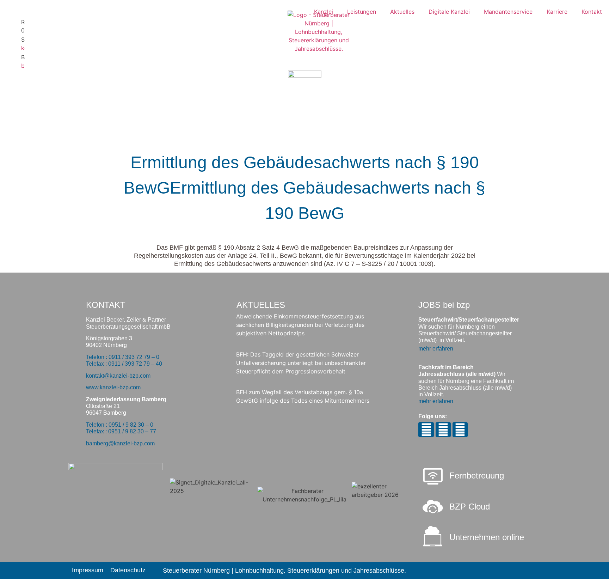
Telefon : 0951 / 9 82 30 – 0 (119, 425)
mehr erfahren (435, 349)
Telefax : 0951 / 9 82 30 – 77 (121, 431)
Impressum (87, 570)
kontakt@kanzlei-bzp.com (118, 376)
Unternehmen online (486, 537)
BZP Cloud (469, 506)
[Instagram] (425, 429)
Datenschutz (128, 570)
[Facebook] (443, 429)
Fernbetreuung (476, 475)
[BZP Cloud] (433, 506)
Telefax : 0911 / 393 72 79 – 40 (124, 364)
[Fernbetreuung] (433, 477)
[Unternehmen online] (433, 536)
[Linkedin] (460, 429)
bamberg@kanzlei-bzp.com (120, 443)
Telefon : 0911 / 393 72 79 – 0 (122, 357)
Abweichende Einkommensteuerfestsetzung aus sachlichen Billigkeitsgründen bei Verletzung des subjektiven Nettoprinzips (300, 325)
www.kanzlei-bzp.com (113, 387)
